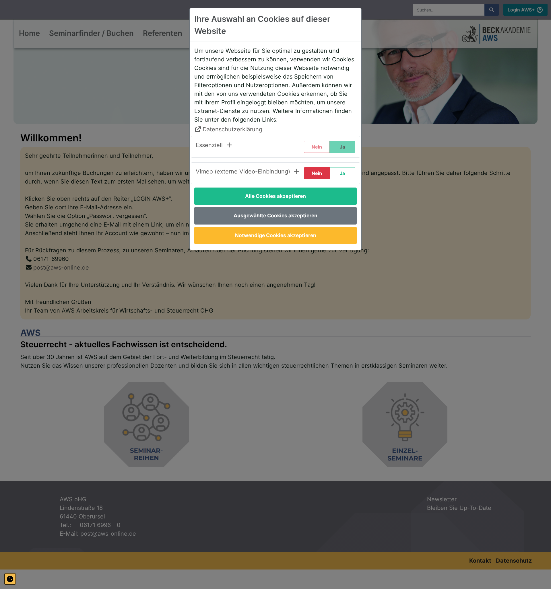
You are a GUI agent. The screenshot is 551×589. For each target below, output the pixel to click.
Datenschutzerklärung (232, 129)
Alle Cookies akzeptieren (275, 196)
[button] (214, 147)
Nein (317, 173)
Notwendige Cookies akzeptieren (275, 235)
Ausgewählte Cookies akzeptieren (275, 215)
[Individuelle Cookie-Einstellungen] (10, 579)
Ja (342, 173)
